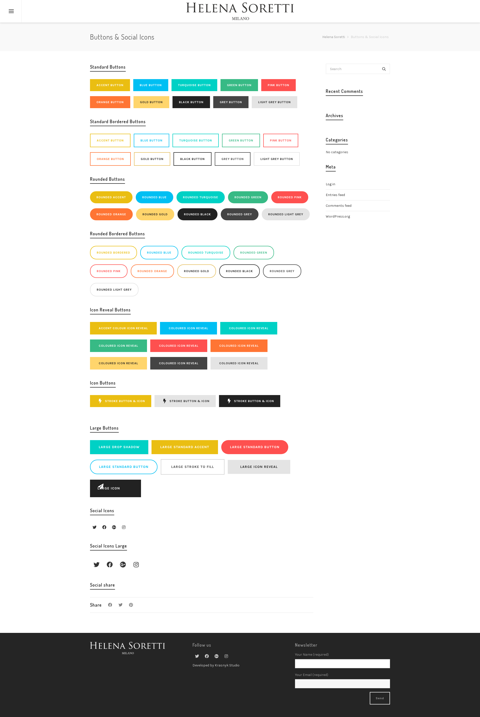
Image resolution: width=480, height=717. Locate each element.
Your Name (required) (312, 654)
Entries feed (335, 195)
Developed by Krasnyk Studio (216, 665)
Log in (330, 184)
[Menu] (11, 12)
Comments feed (339, 206)
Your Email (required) (311, 675)
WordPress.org (338, 216)
